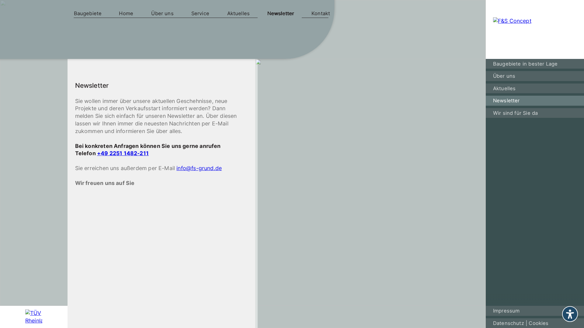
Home (126, 13)
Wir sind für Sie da (515, 113)
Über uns (162, 13)
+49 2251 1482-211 (123, 153)
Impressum (506, 311)
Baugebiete (88, 13)
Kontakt (320, 13)
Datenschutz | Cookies (521, 323)
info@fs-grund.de (199, 168)
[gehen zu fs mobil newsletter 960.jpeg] (370, 193)
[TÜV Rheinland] (34, 316)
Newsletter (280, 13)
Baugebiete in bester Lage (525, 64)
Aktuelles (238, 13)
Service (200, 13)
